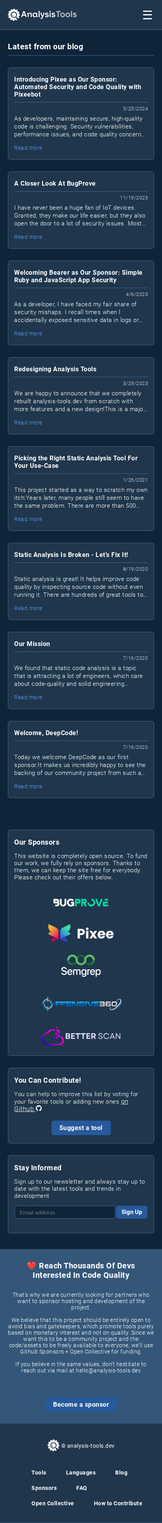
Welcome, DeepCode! (46, 733)
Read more (28, 148)
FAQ (81, 1488)
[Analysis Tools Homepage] (42, 15)
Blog (121, 1472)
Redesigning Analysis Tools (55, 369)
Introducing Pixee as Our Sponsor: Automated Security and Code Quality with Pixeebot (77, 87)
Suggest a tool (81, 1128)
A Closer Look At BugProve (55, 183)
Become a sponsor (81, 1404)
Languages (81, 1472)
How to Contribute (118, 1503)
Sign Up (132, 1212)
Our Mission (32, 644)
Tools (38, 1472)
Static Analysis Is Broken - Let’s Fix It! (71, 555)
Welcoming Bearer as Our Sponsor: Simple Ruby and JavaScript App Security (78, 276)
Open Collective (52, 1503)
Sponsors (44, 1488)
